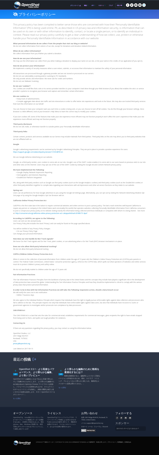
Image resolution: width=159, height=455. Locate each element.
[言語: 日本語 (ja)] (144, 5)
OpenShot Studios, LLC (80, 442)
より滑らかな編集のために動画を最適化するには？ (81, 370)
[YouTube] (140, 5)
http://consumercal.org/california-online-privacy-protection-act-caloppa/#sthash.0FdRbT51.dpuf (51, 213)
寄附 (118, 5)
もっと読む (17, 398)
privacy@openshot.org (21, 343)
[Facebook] (127, 5)
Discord (105, 427)
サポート (101, 5)
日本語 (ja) (128, 442)
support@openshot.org (94, 423)
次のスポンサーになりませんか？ (128, 428)
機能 (85, 5)
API (92, 5)
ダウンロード (74, 5)
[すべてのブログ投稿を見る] (34, 359)
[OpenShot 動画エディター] (22, 443)
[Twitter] (132, 5)
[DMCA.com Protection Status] (88, 430)
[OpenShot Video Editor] (26, 5)
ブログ (111, 5)
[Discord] (136, 5)
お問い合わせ (89, 413)
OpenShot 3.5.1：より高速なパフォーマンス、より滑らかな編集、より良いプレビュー (36, 372)
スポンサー (122, 423)
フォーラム (97, 427)
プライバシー (112, 442)
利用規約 (120, 442)
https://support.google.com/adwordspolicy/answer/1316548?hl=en (38, 152)
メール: (90, 427)
